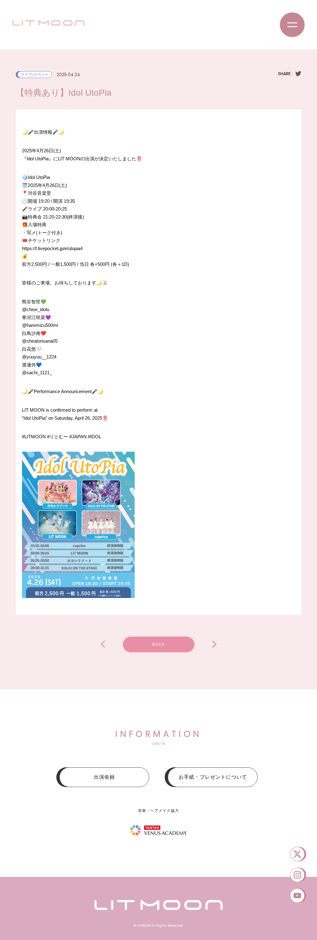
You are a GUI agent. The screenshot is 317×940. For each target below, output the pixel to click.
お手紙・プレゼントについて (213, 777)
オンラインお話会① (214, 644)
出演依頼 (104, 777)
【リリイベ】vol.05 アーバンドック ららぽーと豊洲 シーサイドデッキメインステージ (103, 644)
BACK (158, 644)
